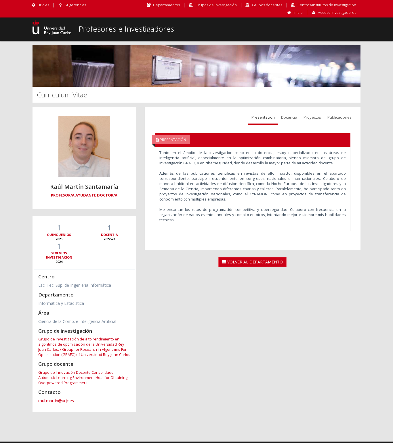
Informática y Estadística (61, 303)
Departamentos (166, 4)
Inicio (298, 12)
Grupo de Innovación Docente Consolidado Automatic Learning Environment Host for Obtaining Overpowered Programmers (82, 377)
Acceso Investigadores (337, 12)
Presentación (263, 117)
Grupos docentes (267, 4)
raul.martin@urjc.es (56, 400)
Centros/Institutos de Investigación (326, 4)
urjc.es (43, 4)
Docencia (289, 117)
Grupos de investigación (216, 4)
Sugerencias (75, 4)
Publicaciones (339, 117)
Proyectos (312, 117)
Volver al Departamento (254, 262)
